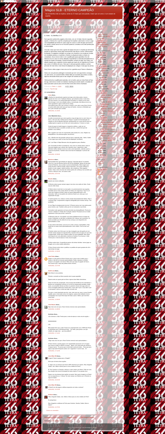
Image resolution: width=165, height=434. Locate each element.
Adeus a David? (105, 104)
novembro (104, 68)
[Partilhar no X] (69, 86)
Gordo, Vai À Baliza (103, 44)
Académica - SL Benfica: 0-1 (108, 120)
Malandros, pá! (105, 135)
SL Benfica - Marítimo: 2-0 (108, 140)
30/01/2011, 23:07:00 (54, 173)
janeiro (103, 91)
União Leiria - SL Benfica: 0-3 (109, 131)
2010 (101, 143)
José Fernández (105, 138)
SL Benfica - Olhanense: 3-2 (108, 111)
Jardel (102, 115)
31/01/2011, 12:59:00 (54, 299)
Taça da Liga (53, 88)
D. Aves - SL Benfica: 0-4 (107, 95)
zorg (101, 174)
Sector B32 (101, 38)
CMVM (103, 99)
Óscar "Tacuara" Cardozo (108, 129)
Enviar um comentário (52, 410)
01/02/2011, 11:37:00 (54, 407)
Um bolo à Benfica (106, 133)
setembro (104, 73)
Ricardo (50, 178)
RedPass (100, 40)
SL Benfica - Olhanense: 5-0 (108, 124)
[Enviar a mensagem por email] (66, 86)
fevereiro (103, 88)
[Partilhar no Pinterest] (72, 86)
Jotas (49, 95)
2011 (101, 64)
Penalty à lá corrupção (107, 126)
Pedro (101, 172)
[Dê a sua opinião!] (67, 86)
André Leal (51, 270)
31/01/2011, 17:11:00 (54, 333)
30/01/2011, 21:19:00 (54, 110)
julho (102, 77)
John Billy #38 (52, 356)
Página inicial (72, 417)
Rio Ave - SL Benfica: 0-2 (107, 102)
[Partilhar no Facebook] (71, 86)
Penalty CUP (104, 106)
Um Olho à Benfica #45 (107, 122)
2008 (101, 148)
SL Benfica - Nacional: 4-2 (108, 108)
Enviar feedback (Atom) (57, 420)
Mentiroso (51, 159)
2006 (101, 152)
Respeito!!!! (104, 117)
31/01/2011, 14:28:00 (54, 309)
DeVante (50, 394)
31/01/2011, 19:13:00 (54, 389)
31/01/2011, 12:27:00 (54, 265)
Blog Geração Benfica (104, 36)
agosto (103, 75)
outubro (103, 70)
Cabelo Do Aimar (102, 46)
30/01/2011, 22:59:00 (54, 154)
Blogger (95, 427)
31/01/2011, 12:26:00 (54, 251)
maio (102, 82)
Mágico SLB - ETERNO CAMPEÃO (69, 10)
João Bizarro (52, 304)
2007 (101, 150)
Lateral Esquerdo (102, 34)
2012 (101, 62)
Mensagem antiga (87, 417)
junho (103, 79)
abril (102, 84)
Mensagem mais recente (53, 417)
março (103, 86)
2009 (101, 146)
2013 (101, 59)
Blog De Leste (102, 42)
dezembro (104, 66)
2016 (101, 53)
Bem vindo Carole (106, 97)
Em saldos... (104, 93)
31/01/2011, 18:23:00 (54, 380)
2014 (101, 57)
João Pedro (51, 256)
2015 (101, 55)
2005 (101, 155)
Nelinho (103, 113)
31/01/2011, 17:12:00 (54, 350)
